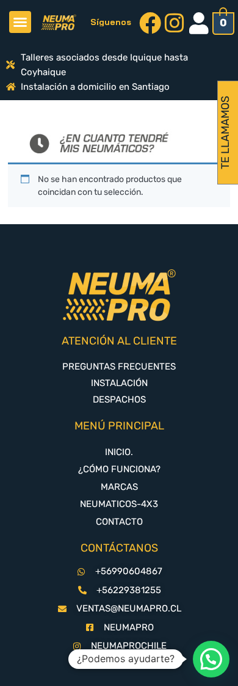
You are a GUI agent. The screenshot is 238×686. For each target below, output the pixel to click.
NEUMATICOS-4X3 (119, 503)
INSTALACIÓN (119, 383)
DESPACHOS (119, 399)
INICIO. (119, 452)
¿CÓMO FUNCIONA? (119, 469)
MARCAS (119, 486)
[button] (20, 22)
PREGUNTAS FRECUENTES (119, 366)
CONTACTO (119, 521)
